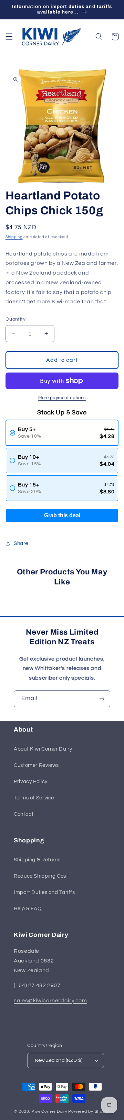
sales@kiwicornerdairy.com (50, 1000)
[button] (9, 37)
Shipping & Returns (37, 859)
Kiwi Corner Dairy (50, 1111)
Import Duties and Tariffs (44, 892)
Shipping (14, 237)
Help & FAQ (27, 908)
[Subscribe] (102, 698)
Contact (23, 814)
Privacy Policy (31, 781)
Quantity (15, 319)
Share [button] (21, 543)
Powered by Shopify (89, 1111)
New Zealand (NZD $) (59, 1060)
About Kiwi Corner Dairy (43, 749)
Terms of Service (34, 797)
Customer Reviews (36, 765)
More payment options (62, 398)
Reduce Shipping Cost (41, 876)
